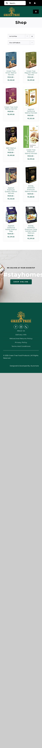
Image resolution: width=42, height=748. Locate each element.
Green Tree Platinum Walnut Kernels (31, 151)
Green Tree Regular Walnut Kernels (31, 73)
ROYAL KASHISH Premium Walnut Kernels (31, 188)
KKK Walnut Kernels (11, 149)
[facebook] (16, 327)
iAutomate (34, 366)
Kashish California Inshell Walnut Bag (11, 228)
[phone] (26, 327)
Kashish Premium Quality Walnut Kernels (11, 190)
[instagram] (21, 327)
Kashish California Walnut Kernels (31, 111)
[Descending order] (32, 36)
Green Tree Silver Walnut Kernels (11, 73)
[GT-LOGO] (21, 312)
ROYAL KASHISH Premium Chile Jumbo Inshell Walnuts (31, 229)
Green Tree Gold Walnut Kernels (11, 108)
